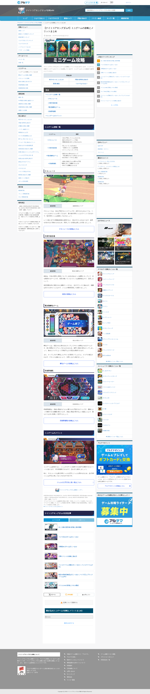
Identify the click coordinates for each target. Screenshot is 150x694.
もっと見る (114, 105)
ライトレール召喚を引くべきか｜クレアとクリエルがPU (115, 96)
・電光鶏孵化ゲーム (52, 107)
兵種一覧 (20, 62)
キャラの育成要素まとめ (25, 135)
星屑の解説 (56, 83)
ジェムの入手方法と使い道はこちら (69, 482)
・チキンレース (51, 99)
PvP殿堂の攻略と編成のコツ (26, 100)
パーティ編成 (96, 18)
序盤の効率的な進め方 (81, 79)
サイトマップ (71, 674)
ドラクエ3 (105, 419)
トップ (25, 18)
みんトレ (105, 301)
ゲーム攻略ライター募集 (108, 654)
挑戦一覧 (20, 97)
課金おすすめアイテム (24, 161)
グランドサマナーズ (108, 350)
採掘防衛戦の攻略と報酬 (25, 107)
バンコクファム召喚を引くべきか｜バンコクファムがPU (115, 77)
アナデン (105, 306)
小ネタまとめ (22, 168)
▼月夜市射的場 (52, 148)
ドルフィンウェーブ (108, 279)
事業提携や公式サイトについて (76, 662)
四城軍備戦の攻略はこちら (69, 420)
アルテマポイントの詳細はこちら (115, 486)
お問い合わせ (71, 671)
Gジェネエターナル (108, 295)
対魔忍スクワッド (107, 290)
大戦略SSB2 (106, 430)
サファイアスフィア (108, 274)
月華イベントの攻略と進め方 (108, 72)
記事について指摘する (70, 602)
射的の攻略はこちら (69, 294)
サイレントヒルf (107, 414)
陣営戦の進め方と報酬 (24, 174)
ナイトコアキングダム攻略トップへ (71, 490)
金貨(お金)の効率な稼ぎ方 (25, 158)
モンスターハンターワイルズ (110, 403)
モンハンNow (106, 323)
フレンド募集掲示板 (23, 193)
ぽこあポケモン (107, 370)
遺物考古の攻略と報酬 (24, 103)
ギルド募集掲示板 (23, 197)
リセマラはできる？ (82, 83)
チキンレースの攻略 (23, 78)
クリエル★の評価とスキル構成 (109, 87)
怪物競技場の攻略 (23, 88)
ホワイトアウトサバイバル (110, 339)
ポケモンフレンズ (107, 328)
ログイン (128, 2)
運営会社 (69, 677)
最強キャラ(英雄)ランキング (26, 34)
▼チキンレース (52, 140)
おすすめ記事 (56, 520)
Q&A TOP (100, 145)
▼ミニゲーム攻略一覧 (52, 94)
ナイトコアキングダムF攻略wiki (40, 10)
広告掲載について (72, 668)
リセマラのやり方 (23, 43)
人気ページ (82, 520)
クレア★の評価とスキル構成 (108, 91)
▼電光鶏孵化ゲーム (52, 155)
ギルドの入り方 (22, 165)
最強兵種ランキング (23, 37)
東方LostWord (106, 355)
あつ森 (104, 409)
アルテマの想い (71, 657)
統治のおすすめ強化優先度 (25, 145)
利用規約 (69, 665)
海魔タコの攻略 (22, 110)
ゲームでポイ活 (90, 2)
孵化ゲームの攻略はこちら (69, 363)
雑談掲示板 (125, 18)
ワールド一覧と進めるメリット (26, 142)
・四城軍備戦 (50, 111)
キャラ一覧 (111, 18)
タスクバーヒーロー (108, 381)
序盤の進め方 (82, 18)
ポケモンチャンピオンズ (109, 376)
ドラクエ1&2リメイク (108, 387)
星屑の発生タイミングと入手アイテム (28, 152)
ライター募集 (71, 680)
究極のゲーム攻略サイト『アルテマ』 (78, 654)
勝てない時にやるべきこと (25, 139)
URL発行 (70, 594)
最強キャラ (68, 18)
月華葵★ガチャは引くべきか (108, 68)
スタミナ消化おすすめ (24, 171)
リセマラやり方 (53, 18)
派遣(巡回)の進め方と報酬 (25, 148)
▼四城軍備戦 (52, 163)
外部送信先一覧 (105, 660)
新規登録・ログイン (103, 149)
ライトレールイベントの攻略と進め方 (111, 100)
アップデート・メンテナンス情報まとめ (108, 166)
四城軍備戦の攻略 (23, 85)
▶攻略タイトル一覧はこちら (114, 361)
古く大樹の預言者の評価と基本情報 (110, 60)
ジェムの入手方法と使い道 (25, 155)
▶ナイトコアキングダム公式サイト (53, 506)
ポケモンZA (105, 398)
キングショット (107, 317)
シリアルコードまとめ (24, 47)
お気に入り (87, 594)
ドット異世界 (106, 333)
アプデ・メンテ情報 (23, 50)
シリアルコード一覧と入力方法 (106, 161)
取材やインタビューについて (75, 660)
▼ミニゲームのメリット (53, 115)
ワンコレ (105, 344)
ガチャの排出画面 (23, 181)
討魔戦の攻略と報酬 (23, 126)
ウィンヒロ (105, 312)
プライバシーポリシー (107, 657)
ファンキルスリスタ (108, 285)
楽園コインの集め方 (23, 178)
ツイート (53, 594)
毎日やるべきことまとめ (56, 79)
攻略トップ (21, 30)
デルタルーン (106, 425)
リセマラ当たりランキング (25, 40)
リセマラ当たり (39, 18)
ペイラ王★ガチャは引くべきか (109, 64)
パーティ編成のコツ (23, 129)
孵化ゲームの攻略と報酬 (25, 75)
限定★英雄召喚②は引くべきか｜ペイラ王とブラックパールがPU (115, 82)
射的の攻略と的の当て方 (25, 81)
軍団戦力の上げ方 (23, 132)
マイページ (101, 152)
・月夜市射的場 (51, 103)
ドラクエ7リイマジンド (109, 392)
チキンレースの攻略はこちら (69, 229)
